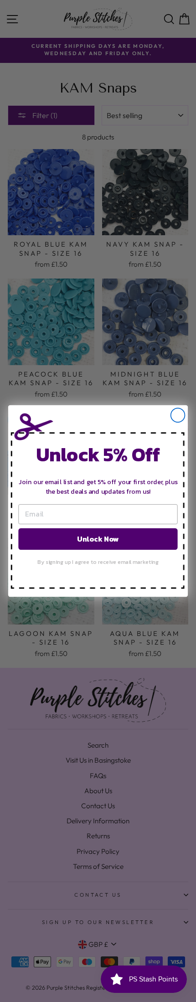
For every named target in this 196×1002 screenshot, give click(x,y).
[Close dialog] (178, 415)
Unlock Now (98, 538)
